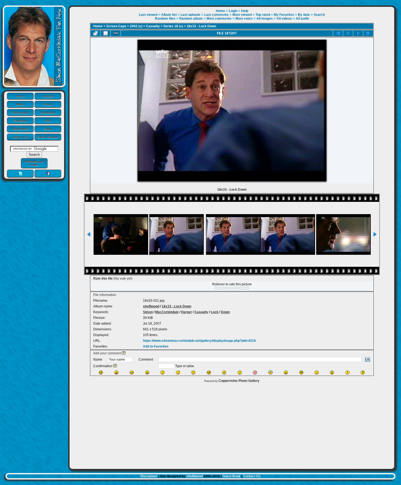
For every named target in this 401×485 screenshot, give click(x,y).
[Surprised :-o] (224, 372)
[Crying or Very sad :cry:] (193, 372)
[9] (244, 288)
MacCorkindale (167, 312)
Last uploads (190, 15)
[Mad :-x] (286, 372)
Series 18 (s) (173, 26)
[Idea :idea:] (332, 372)
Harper (186, 312)
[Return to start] (338, 33)
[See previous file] (348, 33)
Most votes (244, 18)
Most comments (219, 18)
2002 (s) (136, 26)
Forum (48, 104)
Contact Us (252, 476)
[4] (226, 288)
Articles (48, 96)
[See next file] (358, 33)
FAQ (48, 120)
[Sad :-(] (178, 372)
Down (225, 312)
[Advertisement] (232, 424)
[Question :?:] (363, 372)
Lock (215, 312)
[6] (233, 288)
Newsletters (20, 128)
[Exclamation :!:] (347, 372)
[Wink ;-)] (317, 372)
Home (20, 96)
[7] (237, 288)
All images (264, 18)
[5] (230, 288)
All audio (302, 18)
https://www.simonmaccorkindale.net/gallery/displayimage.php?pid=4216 (199, 341)
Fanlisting (20, 120)
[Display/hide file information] (105, 33)
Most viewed (242, 15)
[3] (223, 288)
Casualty (153, 26)
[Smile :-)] (147, 372)
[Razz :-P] (116, 372)
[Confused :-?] (240, 372)
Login (233, 11)
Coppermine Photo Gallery (239, 381)
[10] (248, 288)
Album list (169, 15)
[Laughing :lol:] (101, 372)
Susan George (48, 137)
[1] (216, 288)
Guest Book (231, 476)
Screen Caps (116, 26)
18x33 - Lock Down (201, 26)
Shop (48, 128)
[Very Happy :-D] (132, 372)
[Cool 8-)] (209, 372)
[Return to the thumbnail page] (95, 33)
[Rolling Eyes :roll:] (301, 372)
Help (244, 11)
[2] (219, 288)
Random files (165, 18)
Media (20, 104)
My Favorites (284, 15)
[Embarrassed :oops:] (255, 372)
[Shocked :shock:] (270, 372)
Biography (47, 112)
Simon (148, 312)
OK (367, 359)
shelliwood (151, 306)
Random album (191, 18)
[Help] (123, 353)
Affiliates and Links (34, 163)
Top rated (263, 15)
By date (304, 15)
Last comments (216, 15)
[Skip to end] (368, 33)
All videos (284, 18)
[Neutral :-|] (162, 372)
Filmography (20, 112)
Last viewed (148, 15)
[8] (241, 288)
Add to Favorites (156, 346)
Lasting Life (20, 137)
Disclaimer (148, 476)
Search (319, 15)
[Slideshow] (116, 33)
